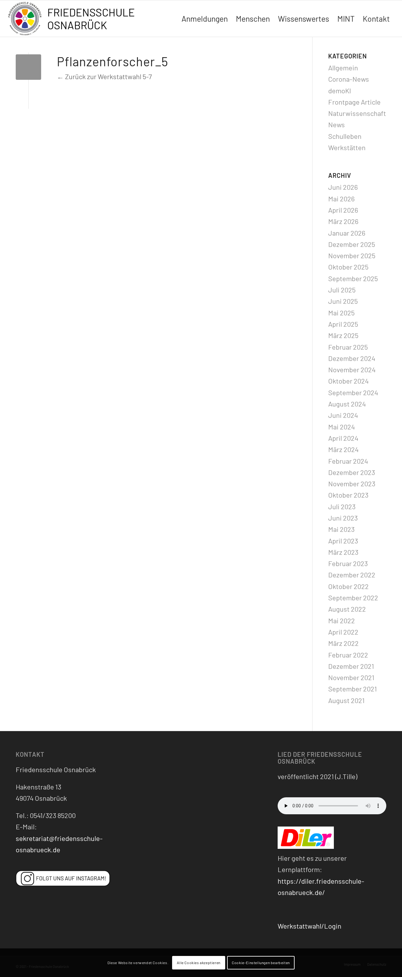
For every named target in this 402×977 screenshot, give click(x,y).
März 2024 (343, 449)
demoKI (339, 90)
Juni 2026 (343, 187)
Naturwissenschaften (361, 113)
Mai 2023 (341, 529)
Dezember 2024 (351, 358)
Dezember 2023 (351, 472)
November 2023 (351, 483)
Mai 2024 (341, 427)
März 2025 (343, 335)
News (336, 124)
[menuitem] (204, 18)
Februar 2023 (348, 563)
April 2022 (343, 632)
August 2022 (347, 609)
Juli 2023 (342, 506)
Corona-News (348, 79)
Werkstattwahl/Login (309, 926)
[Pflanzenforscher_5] (28, 67)
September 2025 (353, 278)
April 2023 (343, 541)
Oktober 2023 (348, 495)
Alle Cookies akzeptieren (198, 963)
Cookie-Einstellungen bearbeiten (261, 963)
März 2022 (343, 643)
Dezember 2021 (351, 666)
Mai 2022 (341, 620)
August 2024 (347, 404)
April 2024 (343, 438)
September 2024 (353, 392)
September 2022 (353, 597)
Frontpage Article (354, 102)
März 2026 (343, 221)
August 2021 (346, 700)
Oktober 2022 (348, 586)
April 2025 (343, 324)
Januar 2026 (346, 233)
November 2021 (351, 677)
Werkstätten (347, 147)
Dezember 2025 (351, 244)
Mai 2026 (341, 198)
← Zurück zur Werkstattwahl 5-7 (104, 76)
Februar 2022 (348, 655)
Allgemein (343, 67)
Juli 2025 (342, 290)
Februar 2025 (348, 347)
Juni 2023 (343, 518)
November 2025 (351, 255)
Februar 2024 (348, 461)
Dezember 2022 (351, 574)
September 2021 (352, 689)
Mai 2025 (341, 312)
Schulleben (344, 136)
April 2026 (343, 210)
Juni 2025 (343, 301)
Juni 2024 (343, 415)
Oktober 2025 (348, 267)
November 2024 (352, 369)
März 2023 (343, 552)
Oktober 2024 (348, 381)
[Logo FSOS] (73, 19)
